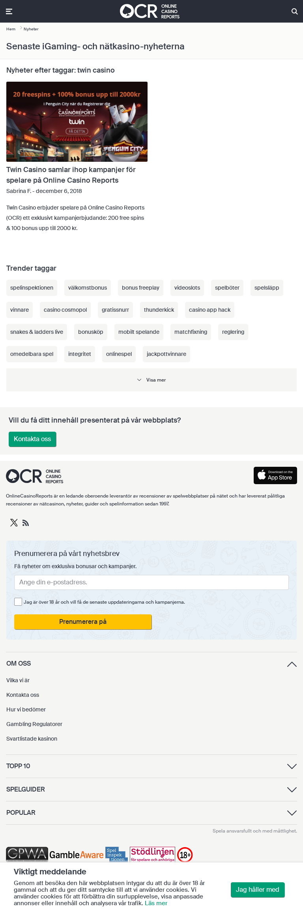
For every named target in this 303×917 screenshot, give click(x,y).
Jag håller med (257, 889)
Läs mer (156, 903)
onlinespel (119, 353)
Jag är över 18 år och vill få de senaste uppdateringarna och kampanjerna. (104, 602)
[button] (151, 379)
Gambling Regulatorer (34, 724)
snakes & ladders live (36, 331)
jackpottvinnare (166, 353)
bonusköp (90, 331)
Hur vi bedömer (26, 709)
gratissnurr (115, 309)
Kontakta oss (32, 439)
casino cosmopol (65, 309)
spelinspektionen (31, 287)
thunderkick (159, 309)
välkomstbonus (87, 287)
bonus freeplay (140, 287)
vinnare (19, 309)
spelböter (227, 287)
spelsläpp (266, 287)
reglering (233, 331)
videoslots (187, 287)
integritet (79, 353)
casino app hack (209, 309)
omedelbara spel (31, 353)
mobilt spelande (138, 331)
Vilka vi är (18, 680)
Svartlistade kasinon (31, 738)
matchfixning (190, 331)
